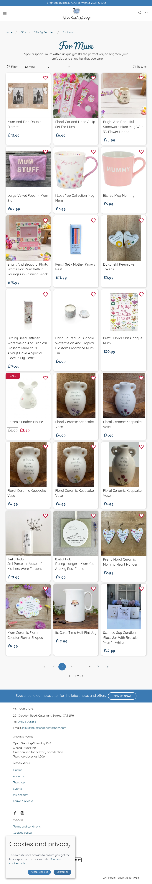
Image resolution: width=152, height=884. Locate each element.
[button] (4, 13)
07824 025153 (27, 721)
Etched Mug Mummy (118, 195)
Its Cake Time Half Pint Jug (76, 633)
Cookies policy (22, 832)
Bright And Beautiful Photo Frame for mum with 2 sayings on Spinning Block (27, 269)
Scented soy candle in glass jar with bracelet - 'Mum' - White (122, 638)
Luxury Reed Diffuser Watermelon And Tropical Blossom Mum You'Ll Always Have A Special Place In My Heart (27, 348)
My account (20, 795)
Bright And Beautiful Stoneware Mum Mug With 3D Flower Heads (123, 127)
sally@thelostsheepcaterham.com (44, 728)
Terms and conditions (27, 826)
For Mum (67, 32)
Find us (17, 770)
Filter (14, 66)
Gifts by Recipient (44, 32)
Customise (62, 872)
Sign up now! (122, 696)
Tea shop (19, 782)
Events (17, 789)
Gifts (23, 32)
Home (9, 32)
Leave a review (23, 801)
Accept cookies (39, 872)
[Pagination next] (98, 666)
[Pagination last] (107, 666)
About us (18, 776)
